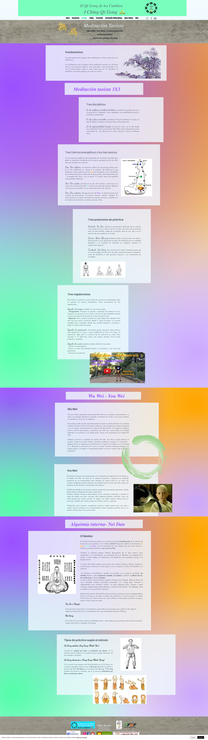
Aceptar (201, 737)
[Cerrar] (206, 737)
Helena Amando (104, 725)
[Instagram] (147, 18)
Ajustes (193, 737)
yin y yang (124, 573)
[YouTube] (155, 18)
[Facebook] (151, 18)
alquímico (121, 584)
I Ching (125, 582)
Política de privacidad (81, 737)
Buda (131, 580)
